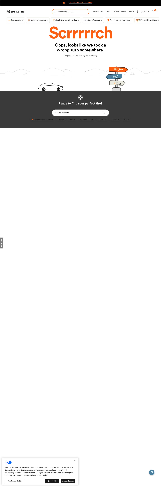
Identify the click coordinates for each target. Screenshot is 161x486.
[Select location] (137, 11)
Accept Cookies (68, 481)
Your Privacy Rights (15, 481)
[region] (40, 471)
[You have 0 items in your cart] (152, 11)
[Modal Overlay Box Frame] (80, 3)
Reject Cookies (52, 481)
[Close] (75, 460)
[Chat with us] (151, 472)
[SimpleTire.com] (15, 11)
